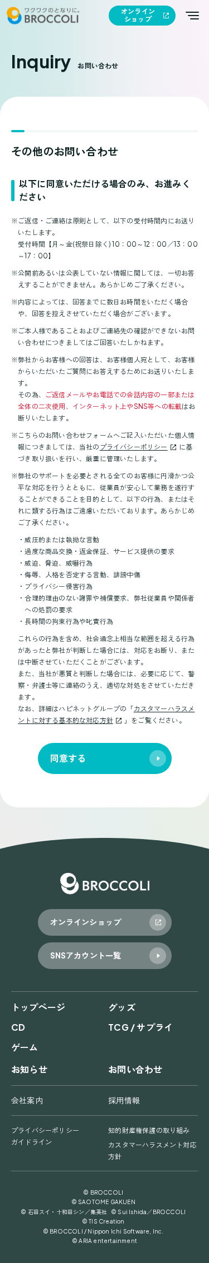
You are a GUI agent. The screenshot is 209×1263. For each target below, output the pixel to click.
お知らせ (29, 1069)
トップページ (38, 1007)
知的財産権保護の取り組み (148, 1130)
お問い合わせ (135, 1069)
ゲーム (24, 1047)
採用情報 (124, 1100)
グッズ (121, 1007)
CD (18, 1027)
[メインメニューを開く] (192, 16)
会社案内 (27, 1100)
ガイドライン (31, 1142)
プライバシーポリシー (134, 447)
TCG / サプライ (140, 1027)
